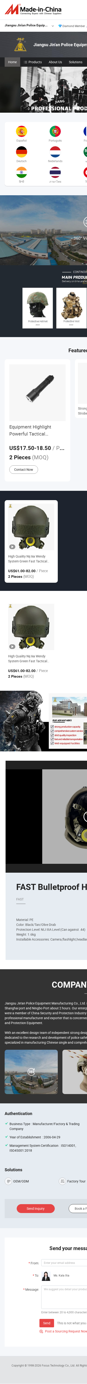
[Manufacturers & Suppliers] (34, 9)
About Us (55, 62)
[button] (85, 107)
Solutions (75, 62)
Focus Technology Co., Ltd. (59, 1365)
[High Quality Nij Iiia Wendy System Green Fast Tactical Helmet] (31, 527)
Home (12, 62)
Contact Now (23, 469)
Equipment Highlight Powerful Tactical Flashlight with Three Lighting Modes (31, 430)
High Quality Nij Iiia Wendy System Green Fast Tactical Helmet (27, 559)
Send (46, 1323)
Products (35, 62)
